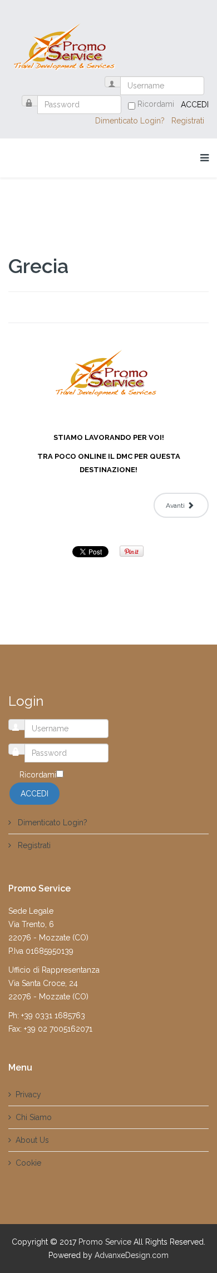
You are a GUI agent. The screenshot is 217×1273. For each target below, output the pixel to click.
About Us (32, 1140)
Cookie (28, 1162)
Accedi (195, 104)
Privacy (28, 1094)
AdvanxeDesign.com (132, 1255)
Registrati (188, 120)
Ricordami (155, 104)
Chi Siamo (34, 1117)
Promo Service (104, 1241)
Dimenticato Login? (131, 120)
